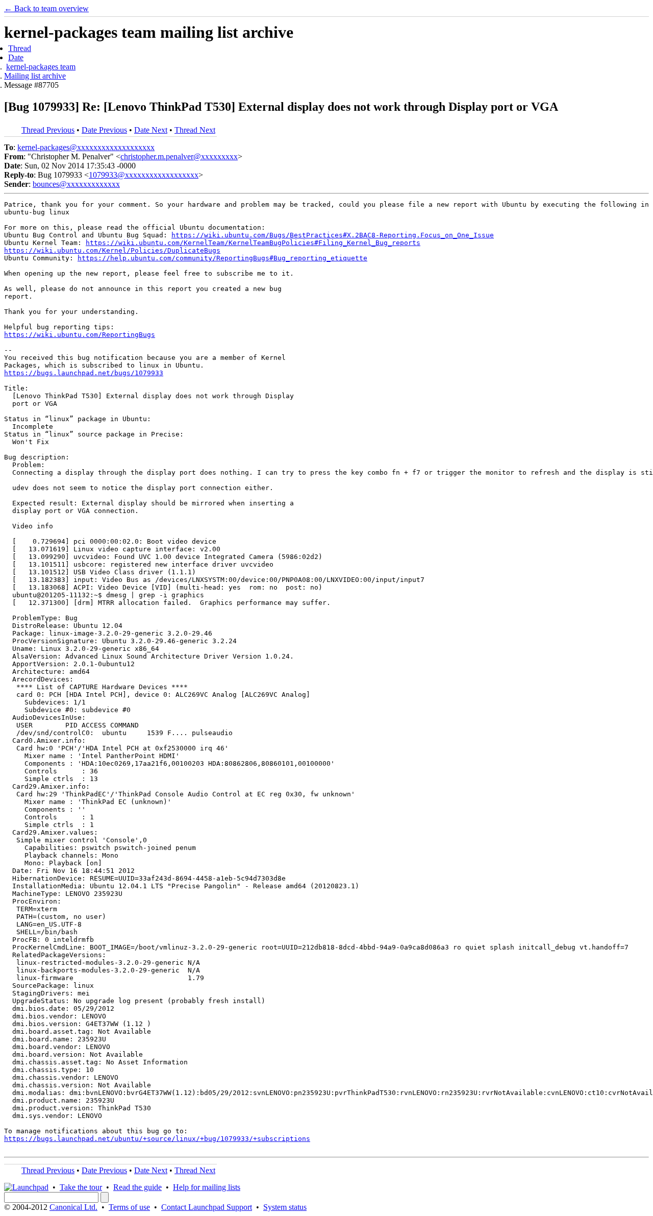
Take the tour (81, 1187)
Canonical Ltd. (73, 1207)
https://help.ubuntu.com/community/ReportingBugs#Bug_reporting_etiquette (222, 258)
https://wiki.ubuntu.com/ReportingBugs (79, 334)
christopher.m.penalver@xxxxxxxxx (179, 156)
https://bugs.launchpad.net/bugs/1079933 (83, 373)
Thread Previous (47, 130)
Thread (19, 48)
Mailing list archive (35, 75)
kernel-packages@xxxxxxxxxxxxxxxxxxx (86, 147)
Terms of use (129, 1207)
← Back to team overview (46, 8)
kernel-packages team (41, 66)
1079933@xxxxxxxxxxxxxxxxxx (143, 175)
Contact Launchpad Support (206, 1207)
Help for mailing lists (206, 1187)
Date (15, 57)
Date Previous (104, 130)
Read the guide (137, 1187)
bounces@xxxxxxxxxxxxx (76, 184)
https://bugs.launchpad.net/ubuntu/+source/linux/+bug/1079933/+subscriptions (157, 1138)
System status (285, 1207)
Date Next (150, 130)
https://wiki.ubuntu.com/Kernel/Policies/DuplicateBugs (112, 250)
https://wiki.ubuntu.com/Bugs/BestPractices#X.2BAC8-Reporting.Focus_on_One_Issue (332, 235)
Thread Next (194, 130)
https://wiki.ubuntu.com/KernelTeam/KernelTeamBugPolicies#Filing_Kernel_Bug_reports (253, 243)
